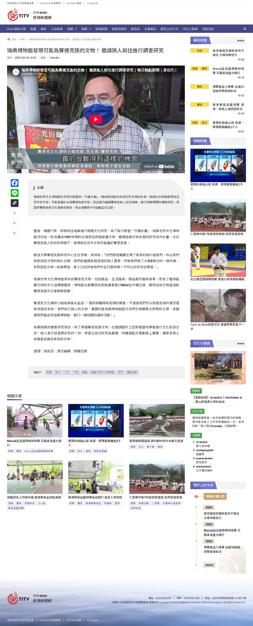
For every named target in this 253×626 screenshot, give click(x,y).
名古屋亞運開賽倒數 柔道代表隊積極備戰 (217, 279)
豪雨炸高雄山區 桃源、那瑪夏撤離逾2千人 (94, 443)
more (209, 565)
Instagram (92, 3)
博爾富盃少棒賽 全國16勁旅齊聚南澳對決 (228, 88)
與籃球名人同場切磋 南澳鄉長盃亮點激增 (34, 497)
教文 (58, 372)
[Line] (15, 193)
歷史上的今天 (169, 29)
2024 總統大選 (16, 29)
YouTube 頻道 (74, 3)
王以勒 (42, 503)
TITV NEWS (40, 12)
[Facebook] (15, 183)
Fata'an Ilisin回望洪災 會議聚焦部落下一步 (217, 326)
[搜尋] (245, 29)
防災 (80, 451)
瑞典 (84, 372)
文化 (66, 372)
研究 (120, 372)
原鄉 (49, 372)
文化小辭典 (190, 29)
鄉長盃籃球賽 (16, 508)
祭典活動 (144, 503)
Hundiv (54, 57)
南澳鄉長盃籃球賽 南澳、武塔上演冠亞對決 (228, 106)
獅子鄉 (150, 447)
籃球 (117, 503)
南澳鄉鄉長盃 (93, 503)
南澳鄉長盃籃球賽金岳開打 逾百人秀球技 (95, 497)
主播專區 (150, 29)
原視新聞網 (42, 17)
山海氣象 (57, 29)
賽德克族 (132, 372)
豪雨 (88, 451)
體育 (18, 451)
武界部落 (135, 508)
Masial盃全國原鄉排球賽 (38, 451)
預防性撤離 (100, 451)
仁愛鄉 (156, 503)
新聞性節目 (119, 29)
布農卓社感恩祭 (172, 503)
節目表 (135, 29)
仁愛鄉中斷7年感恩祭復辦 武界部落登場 (155, 497)
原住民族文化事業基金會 (20, 3)
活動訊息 (208, 29)
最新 (43, 29)
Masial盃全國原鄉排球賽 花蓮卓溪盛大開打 (34, 443)
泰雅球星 (29, 503)
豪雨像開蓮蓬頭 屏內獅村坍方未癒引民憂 (156, 441)
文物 (75, 372)
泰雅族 (108, 503)
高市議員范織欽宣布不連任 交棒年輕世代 (228, 52)
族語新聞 (101, 29)
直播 (33, 29)
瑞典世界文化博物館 (102, 372)
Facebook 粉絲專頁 (50, 3)
